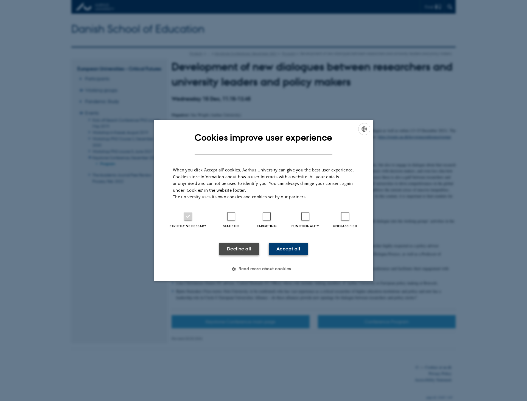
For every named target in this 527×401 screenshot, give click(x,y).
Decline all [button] (239, 249)
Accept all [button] (288, 249)
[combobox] (364, 129)
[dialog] (263, 200)
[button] (263, 269)
